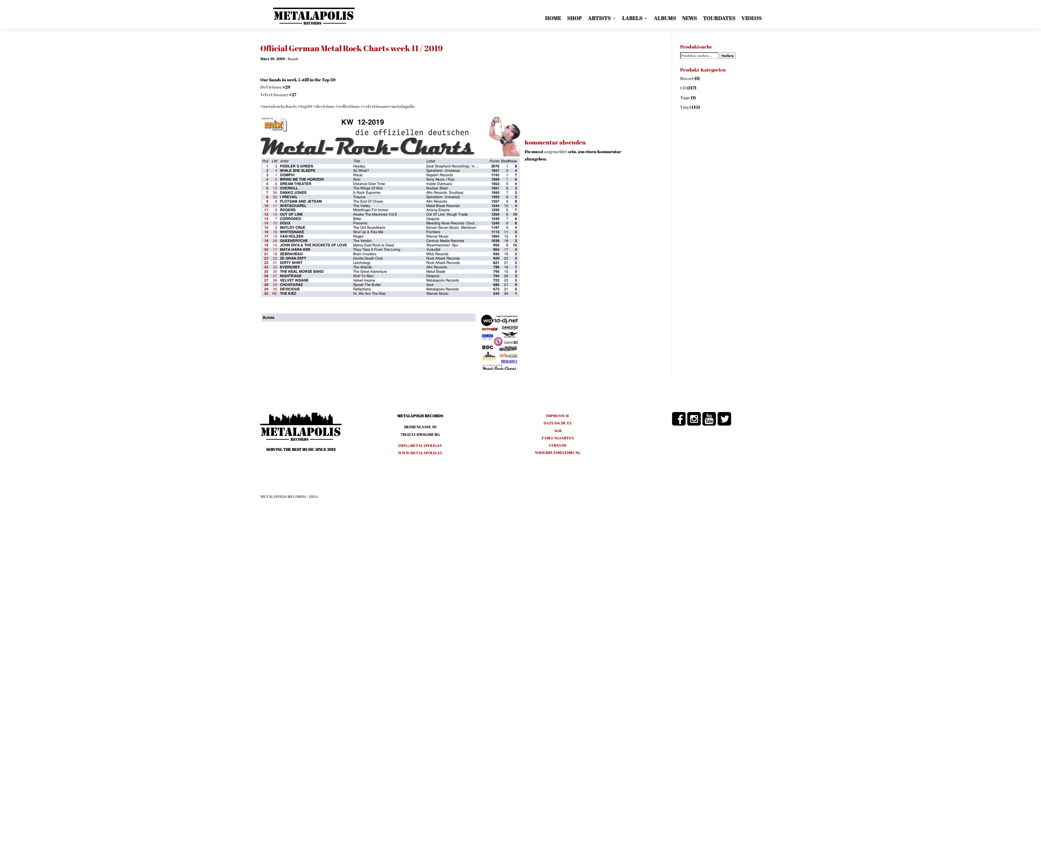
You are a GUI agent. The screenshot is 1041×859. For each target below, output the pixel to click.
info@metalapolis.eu (420, 445)
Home (553, 18)
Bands (293, 58)
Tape (685, 98)
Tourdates (719, 18)
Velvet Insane (273, 95)
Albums (665, 18)
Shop (574, 18)
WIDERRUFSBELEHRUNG (557, 452)
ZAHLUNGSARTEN (557, 437)
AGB (557, 430)
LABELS (632, 18)
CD (683, 88)
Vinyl (685, 107)
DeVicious (270, 87)
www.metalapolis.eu (420, 452)
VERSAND (558, 445)
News (689, 18)
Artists (599, 18)
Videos (751, 18)
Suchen (727, 55)
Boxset (687, 78)
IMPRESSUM (557, 415)
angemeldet (555, 152)
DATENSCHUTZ (558, 423)
